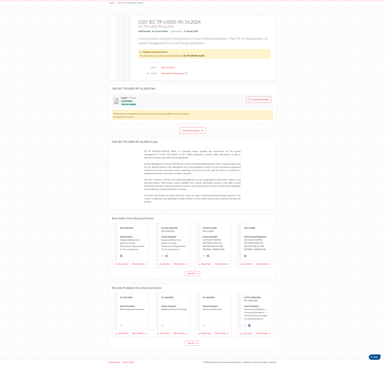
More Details (138, 264)
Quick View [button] (123, 264)
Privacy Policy (114, 362)
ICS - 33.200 (152, 73)
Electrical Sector (168, 67)
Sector (154, 67)
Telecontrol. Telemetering (172, 73)
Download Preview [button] (260, 99)
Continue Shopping (191, 130)
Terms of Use (128, 362)
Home (111, 3)
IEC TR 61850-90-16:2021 (194, 56)
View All (191, 273)
